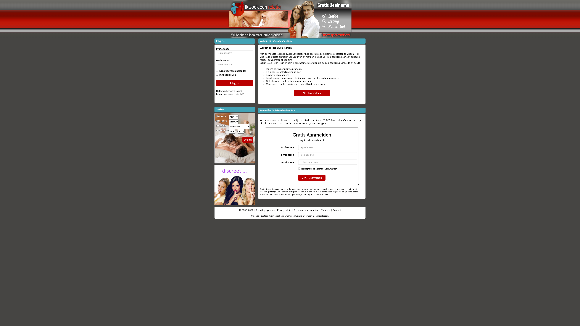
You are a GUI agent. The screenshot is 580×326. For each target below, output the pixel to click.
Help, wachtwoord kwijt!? (229, 90)
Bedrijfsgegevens (265, 209)
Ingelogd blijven (227, 74)
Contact (337, 209)
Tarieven (325, 209)
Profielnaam (287, 147)
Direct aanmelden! (312, 92)
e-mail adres (287, 154)
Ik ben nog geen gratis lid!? (230, 93)
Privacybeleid (284, 209)
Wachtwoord (222, 60)
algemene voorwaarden (326, 168)
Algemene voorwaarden (306, 209)
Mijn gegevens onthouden (232, 70)
